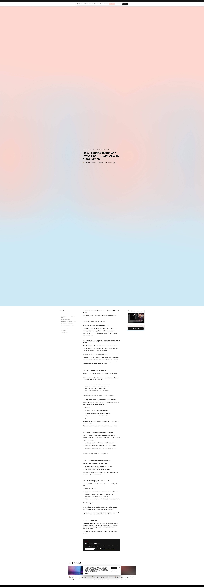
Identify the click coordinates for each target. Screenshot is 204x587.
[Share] (114, 163)
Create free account (93, 584)
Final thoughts (63, 330)
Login (202, 0)
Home (84, 149)
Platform (85, 3)
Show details (86, 573)
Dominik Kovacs (87, 162)
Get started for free (89, 548)
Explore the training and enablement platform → (105, 548)
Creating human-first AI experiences (67, 325)
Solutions (90, 3)
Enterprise (106, 3)
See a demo (102, 584)
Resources (96, 3)
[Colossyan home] (79, 3)
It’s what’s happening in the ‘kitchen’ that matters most (68, 317)
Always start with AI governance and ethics (68, 321)
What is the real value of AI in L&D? (67, 313)
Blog (86, 149)
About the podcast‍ (64, 332)
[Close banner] (119, 567)
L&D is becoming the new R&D (66, 319)
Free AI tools (112, 3)
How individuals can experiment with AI (67, 323)
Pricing (101, 3)
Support (198, 0)
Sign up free (118, 3)
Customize (113, 570)
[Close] (115, 576)
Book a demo (124, 3)
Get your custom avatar (135, 328)
